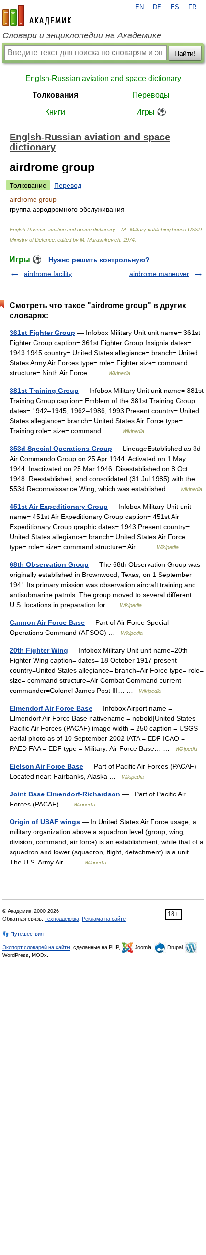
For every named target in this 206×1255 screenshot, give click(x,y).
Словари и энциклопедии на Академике (81, 35)
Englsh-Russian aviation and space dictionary (103, 78)
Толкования (55, 95)
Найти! (184, 53)
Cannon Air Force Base (47, 622)
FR (192, 7)
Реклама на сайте (104, 918)
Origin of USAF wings (45, 822)
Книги (55, 112)
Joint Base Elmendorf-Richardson (65, 794)
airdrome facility (48, 273)
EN (139, 7)
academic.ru (36, 15)
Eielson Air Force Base (46, 766)
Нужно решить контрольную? (98, 260)
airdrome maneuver (159, 273)
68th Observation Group (49, 564)
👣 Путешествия (23, 934)
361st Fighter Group (42, 332)
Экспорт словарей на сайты (36, 947)
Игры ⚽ (151, 112)
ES (175, 7)
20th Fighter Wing (39, 650)
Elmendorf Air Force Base (51, 708)
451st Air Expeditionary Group (59, 506)
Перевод (67, 185)
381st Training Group (44, 390)
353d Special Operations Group (61, 448)
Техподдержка (62, 918)
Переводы (151, 95)
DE (157, 7)
